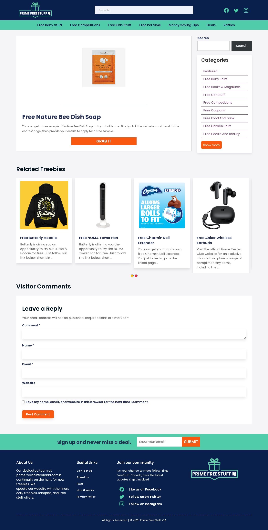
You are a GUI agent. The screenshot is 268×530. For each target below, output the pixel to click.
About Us (83, 477)
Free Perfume (150, 25)
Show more (211, 145)
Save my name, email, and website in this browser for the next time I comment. (87, 402)
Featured (210, 71)
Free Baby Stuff (49, 25)
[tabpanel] (45, 220)
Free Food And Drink (218, 118)
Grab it (103, 141)
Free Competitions (85, 25)
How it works (85, 490)
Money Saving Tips (184, 25)
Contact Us (84, 471)
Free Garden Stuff (217, 126)
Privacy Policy (86, 497)
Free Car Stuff (214, 95)
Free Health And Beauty (221, 134)
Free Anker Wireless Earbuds (214, 240)
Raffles (229, 25)
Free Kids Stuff (119, 25)
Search (203, 38)
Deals (211, 25)
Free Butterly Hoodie (38, 237)
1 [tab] (132, 275)
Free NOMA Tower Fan (98, 237)
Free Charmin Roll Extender (154, 240)
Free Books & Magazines (222, 87)
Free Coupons (214, 110)
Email (27, 364)
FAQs (80, 484)
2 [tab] (136, 275)
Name (28, 345)
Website (28, 383)
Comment (31, 325)
